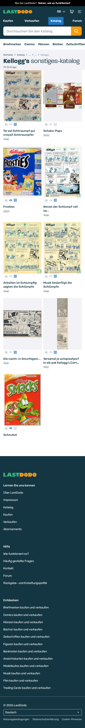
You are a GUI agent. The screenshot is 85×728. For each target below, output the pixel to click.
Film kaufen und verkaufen (20, 680)
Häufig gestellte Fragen (18, 561)
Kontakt (8, 568)
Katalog (56, 21)
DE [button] (59, 11)
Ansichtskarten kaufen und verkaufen (28, 658)
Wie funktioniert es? (16, 554)
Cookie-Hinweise (72, 719)
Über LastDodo (13, 492)
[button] (72, 11)
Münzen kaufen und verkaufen (23, 622)
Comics (29, 44)
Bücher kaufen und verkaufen (22, 629)
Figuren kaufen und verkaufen (22, 644)
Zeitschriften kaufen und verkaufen (26, 636)
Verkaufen (32, 21)
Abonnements (12, 529)
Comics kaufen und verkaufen (22, 615)
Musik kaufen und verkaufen (21, 673)
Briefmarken (12, 44)
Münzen (43, 44)
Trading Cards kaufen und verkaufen (27, 688)
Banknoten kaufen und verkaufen (25, 651)
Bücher (58, 44)
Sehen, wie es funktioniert (54, 3)
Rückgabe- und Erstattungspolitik (25, 583)
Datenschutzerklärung (46, 719)
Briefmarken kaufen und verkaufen (26, 607)
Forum (77, 21)
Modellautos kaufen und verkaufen (25, 666)
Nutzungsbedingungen (16, 719)
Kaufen (8, 21)
